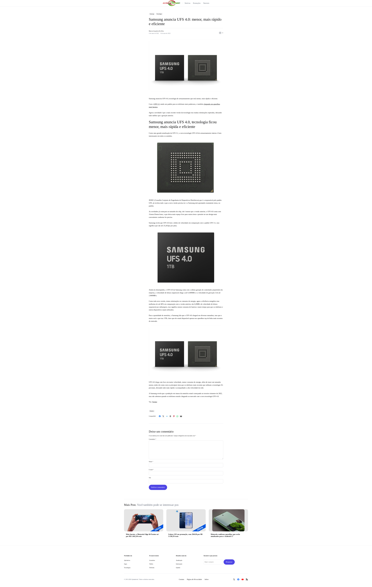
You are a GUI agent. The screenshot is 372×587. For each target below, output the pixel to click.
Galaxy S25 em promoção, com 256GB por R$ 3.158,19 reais (185, 535)
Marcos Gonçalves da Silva (156, 31)
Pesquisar (229, 562)
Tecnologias (159, 14)
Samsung (152, 14)
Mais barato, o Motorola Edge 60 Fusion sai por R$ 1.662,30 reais (142, 535)
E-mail (151, 469)
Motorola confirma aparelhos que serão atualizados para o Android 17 (225, 535)
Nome (151, 461)
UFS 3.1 (157, 104)
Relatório (152, 411)
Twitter (154, 402)
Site (150, 477)
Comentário (152, 439)
